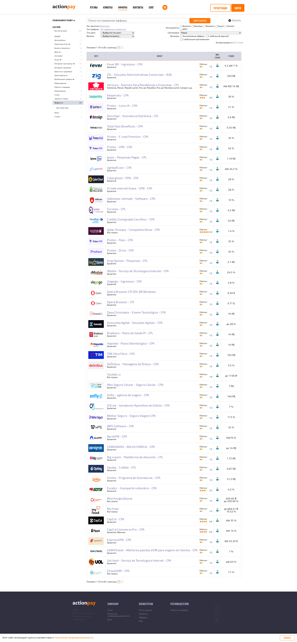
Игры (57, 59)
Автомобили (59, 40)
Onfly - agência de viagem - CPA (128, 395)
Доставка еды (62, 108)
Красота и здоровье (63, 71)
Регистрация (220, 8)
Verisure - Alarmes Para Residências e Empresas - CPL (143, 85)
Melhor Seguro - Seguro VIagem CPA (131, 416)
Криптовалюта (61, 75)
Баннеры (198, 26)
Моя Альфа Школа (119, 498)
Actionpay (79, 619)
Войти (238, 8)
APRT (184, 29)
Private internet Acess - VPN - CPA (129, 188)
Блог (151, 7)
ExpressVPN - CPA (119, 540)
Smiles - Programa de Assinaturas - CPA (133, 478)
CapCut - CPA (115, 519)
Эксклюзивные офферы (193, 36)
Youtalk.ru (114, 374)
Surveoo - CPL (116, 209)
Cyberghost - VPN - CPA (122, 178)
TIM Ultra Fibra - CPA (121, 353)
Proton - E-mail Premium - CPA (127, 136)
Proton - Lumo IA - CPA (122, 105)
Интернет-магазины (63, 63)
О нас (110, 610)
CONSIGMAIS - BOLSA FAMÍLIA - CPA (131, 447)
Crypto (57, 116)
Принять (287, 637)
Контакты (138, 7)
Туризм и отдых (61, 99)
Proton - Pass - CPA (120, 240)
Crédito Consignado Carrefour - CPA (131, 219)
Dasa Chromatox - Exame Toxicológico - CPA (136, 312)
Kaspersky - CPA (118, 95)
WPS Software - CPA (120, 426)
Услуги (58, 103)
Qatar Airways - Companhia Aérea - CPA (133, 229)
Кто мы (94, 7)
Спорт (57, 95)
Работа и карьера (62, 87)
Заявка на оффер (179, 610)
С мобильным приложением (195, 39)
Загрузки (58, 56)
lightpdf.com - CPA (119, 167)
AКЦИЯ (57, 36)
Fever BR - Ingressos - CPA (124, 64)
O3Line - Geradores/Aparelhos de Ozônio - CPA (138, 405)
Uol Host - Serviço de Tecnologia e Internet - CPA (139, 560)
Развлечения (60, 91)
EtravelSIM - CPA (118, 571)
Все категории (60, 31)
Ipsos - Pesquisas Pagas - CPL (127, 157)
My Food (112, 509)
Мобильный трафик (63, 79)
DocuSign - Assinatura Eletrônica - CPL (133, 116)
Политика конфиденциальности (119, 614)
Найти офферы (200, 20)
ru (165, 7)
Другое (57, 52)
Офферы (122, 7)
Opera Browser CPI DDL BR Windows (131, 291)
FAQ (141, 621)
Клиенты (108, 7)
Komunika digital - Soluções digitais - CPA (135, 322)
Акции (220, 26)
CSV (234, 42)
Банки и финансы (62, 48)
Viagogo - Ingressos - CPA (124, 281)
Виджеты (210, 26)
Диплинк (186, 26)
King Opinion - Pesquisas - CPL (127, 260)
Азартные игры (61, 44)
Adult (56, 113)
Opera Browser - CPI (120, 302)
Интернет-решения (62, 67)
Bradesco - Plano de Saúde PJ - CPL (130, 333)
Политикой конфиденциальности (74, 637)
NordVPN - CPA (117, 436)
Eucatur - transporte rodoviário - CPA (132, 488)
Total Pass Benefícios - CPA (125, 126)
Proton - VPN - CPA (119, 147)
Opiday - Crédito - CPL (121, 467)
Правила (143, 613)
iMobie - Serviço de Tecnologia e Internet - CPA (138, 271)
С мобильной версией (218, 36)
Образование (60, 83)
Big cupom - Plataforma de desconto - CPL (135, 457)
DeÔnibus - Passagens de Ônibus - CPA (133, 364)
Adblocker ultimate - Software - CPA (131, 198)
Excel (240, 42)
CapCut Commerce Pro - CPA (125, 529)
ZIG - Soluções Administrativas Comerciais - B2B (139, 74)
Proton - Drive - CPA (120, 250)
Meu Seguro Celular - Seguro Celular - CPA (135, 384)
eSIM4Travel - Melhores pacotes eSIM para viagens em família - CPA (152, 550)
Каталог (231, 26)
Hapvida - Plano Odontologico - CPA (131, 343)
